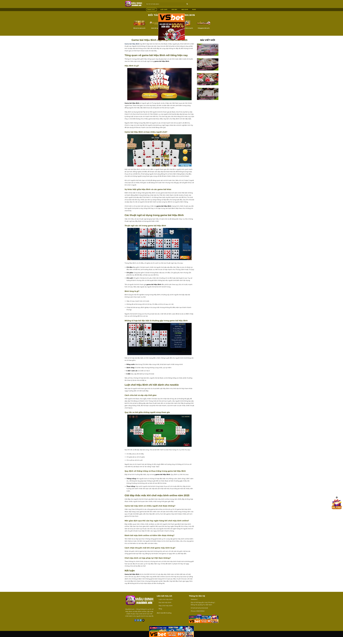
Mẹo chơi (184, 9)
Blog (160, 609)
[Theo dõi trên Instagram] (138, 620)
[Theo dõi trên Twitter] (140, 620)
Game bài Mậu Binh (132, 44)
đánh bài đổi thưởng (164, 613)
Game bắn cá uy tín (187, 28)
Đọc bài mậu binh (165, 602)
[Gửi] (187, 4)
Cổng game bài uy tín (204, 28)
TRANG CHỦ (151, 9)
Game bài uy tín (155, 28)
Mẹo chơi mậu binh (165, 605)
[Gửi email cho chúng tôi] (143, 620)
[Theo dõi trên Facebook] (135, 620)
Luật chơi (163, 9)
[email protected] (201, 608)
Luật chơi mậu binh (166, 599)
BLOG (194, 9)
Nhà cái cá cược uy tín (139, 28)
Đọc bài (174, 9)
